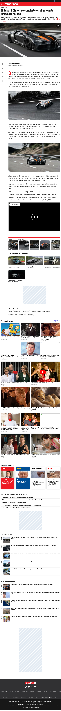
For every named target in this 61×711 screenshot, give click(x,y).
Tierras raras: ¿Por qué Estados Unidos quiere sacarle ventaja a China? (22, 505)
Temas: (10, 311)
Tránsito (56, 697)
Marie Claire (25, 691)
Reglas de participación (47, 697)
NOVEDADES (4, 7)
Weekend (45, 691)
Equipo (37, 697)
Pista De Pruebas (13, 314)
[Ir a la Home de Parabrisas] (10, 3)
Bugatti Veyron (26, 311)
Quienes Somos (15, 697)
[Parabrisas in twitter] (32, 687)
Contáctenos (24, 697)
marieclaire (38, 469)
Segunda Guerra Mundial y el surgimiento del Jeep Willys (17, 497)
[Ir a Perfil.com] (57, 1)
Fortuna (32, 691)
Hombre (39, 691)
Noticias (17, 691)
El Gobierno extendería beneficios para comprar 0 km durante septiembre (22, 500)
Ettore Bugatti (30, 314)
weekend (53, 469)
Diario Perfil (4, 691)
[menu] (2, 4)
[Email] (2, 81)
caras (7, 469)
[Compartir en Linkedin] (2, 76)
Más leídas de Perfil (8, 582)
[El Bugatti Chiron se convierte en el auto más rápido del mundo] (13, 245)
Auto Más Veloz (46, 311)
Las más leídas (6, 534)
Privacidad (31, 697)
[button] (58, 26)
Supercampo (54, 691)
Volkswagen (22, 314)
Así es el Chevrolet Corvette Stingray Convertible (16, 507)
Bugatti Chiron (17, 311)
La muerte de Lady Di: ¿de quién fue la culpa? (14, 502)
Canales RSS (6, 697)
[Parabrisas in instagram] (26, 687)
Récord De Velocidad (36, 311)
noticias (23, 469)
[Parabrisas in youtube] (35, 687)
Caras (11, 691)
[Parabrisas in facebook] (29, 687)
